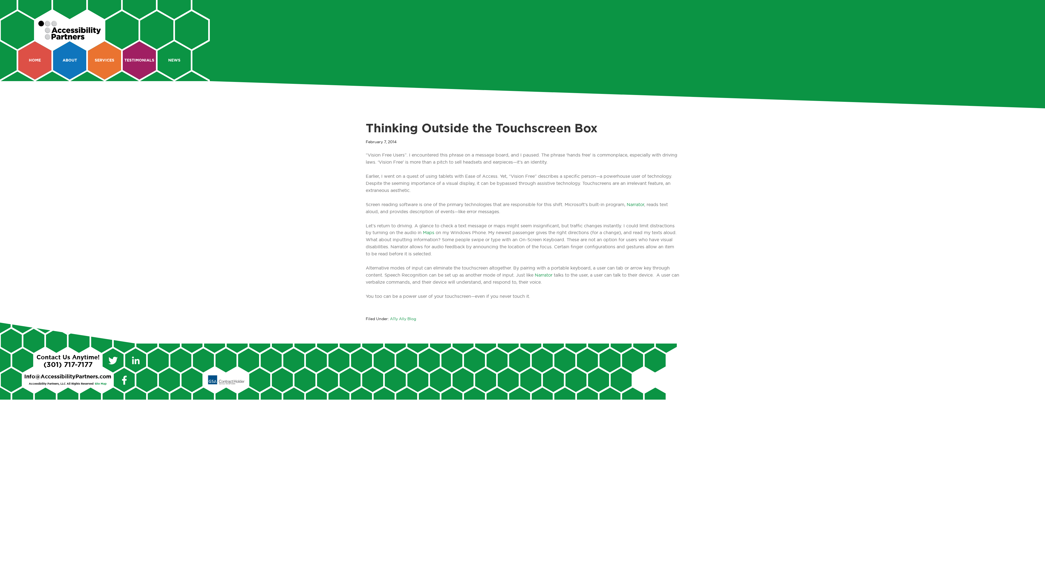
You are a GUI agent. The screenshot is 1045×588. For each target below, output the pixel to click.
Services (104, 60)
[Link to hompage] (70, 37)
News (174, 60)
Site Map (101, 383)
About (70, 60)
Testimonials (139, 60)
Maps (428, 233)
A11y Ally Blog (403, 319)
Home (35, 60)
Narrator (635, 205)
